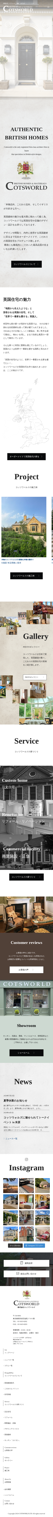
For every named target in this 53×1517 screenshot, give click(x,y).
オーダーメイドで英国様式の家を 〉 (26, 456)
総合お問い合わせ (27, 1274)
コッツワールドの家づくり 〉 (26, 877)
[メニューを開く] (48, 6)
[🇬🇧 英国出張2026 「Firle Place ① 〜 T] (42, 1217)
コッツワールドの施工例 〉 (26, 576)
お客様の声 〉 (26, 970)
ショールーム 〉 (26, 1053)
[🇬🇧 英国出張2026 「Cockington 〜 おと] (42, 1185)
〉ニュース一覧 (10, 1139)
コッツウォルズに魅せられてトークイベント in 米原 (26, 1120)
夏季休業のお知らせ (15, 1100)
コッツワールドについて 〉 (26, 264)
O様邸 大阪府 (7, 563)
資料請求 (28, 1263)
